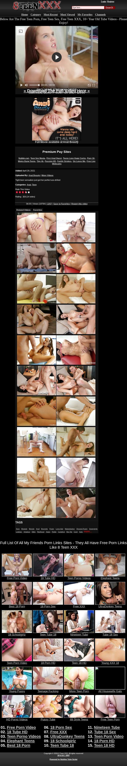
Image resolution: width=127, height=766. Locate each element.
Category (36, 14)
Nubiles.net (24, 158)
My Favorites (85, 14)
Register (110, 1)
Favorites (37, 210)
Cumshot (61, 532)
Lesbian (19, 532)
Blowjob (24, 529)
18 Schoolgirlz (17, 634)
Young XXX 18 (110, 663)
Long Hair (59, 529)
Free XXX (79, 606)
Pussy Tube (48, 719)
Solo (81, 532)
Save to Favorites (61, 204)
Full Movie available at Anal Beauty (56, 142)
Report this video (79, 204)
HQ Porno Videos (17, 719)
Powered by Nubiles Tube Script (63, 759)
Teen (34, 185)
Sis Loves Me (79, 161)
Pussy (51, 529)
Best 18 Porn (17, 606)
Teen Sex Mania (37, 158)
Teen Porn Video (17, 663)
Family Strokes (64, 161)
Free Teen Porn (110, 719)
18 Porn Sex (48, 606)
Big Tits (69, 532)
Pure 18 (90, 158)
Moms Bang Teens (26, 161)
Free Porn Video (17, 578)
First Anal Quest (54, 158)
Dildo (34, 532)
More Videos (47, 175)
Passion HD (50, 161)
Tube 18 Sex (110, 634)
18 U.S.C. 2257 (63, 755)
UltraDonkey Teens (110, 606)
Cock (76, 532)
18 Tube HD (48, 578)
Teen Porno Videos (79, 578)
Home (24, 14)
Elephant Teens (110, 578)
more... (88, 531)
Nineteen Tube (79, 634)
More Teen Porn (79, 691)
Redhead (40, 532)
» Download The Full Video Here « (57, 90)
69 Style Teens (79, 719)
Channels (100, 14)
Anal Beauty (34, 175)
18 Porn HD (48, 663)
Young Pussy (17, 691)
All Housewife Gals (110, 691)
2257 (49, 204)
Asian (48, 532)
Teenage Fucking (48, 691)
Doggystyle (93, 529)
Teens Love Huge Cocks (74, 158)
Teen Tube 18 (48, 634)
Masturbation (70, 529)
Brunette (44, 529)
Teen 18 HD (79, 663)
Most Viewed (67, 14)
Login (103, 1)
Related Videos (23, 210)
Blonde (31, 529)
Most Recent (51, 14)
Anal (29, 185)
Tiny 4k (40, 161)
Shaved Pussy (81, 529)
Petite (54, 532)
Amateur (27, 532)
